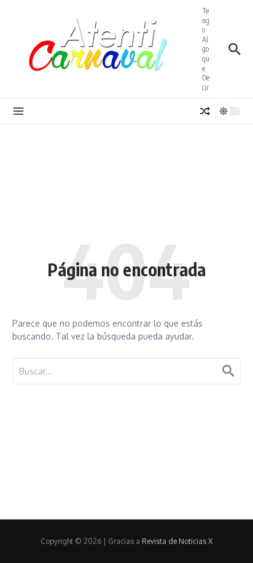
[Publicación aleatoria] (205, 111)
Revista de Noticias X (177, 541)
